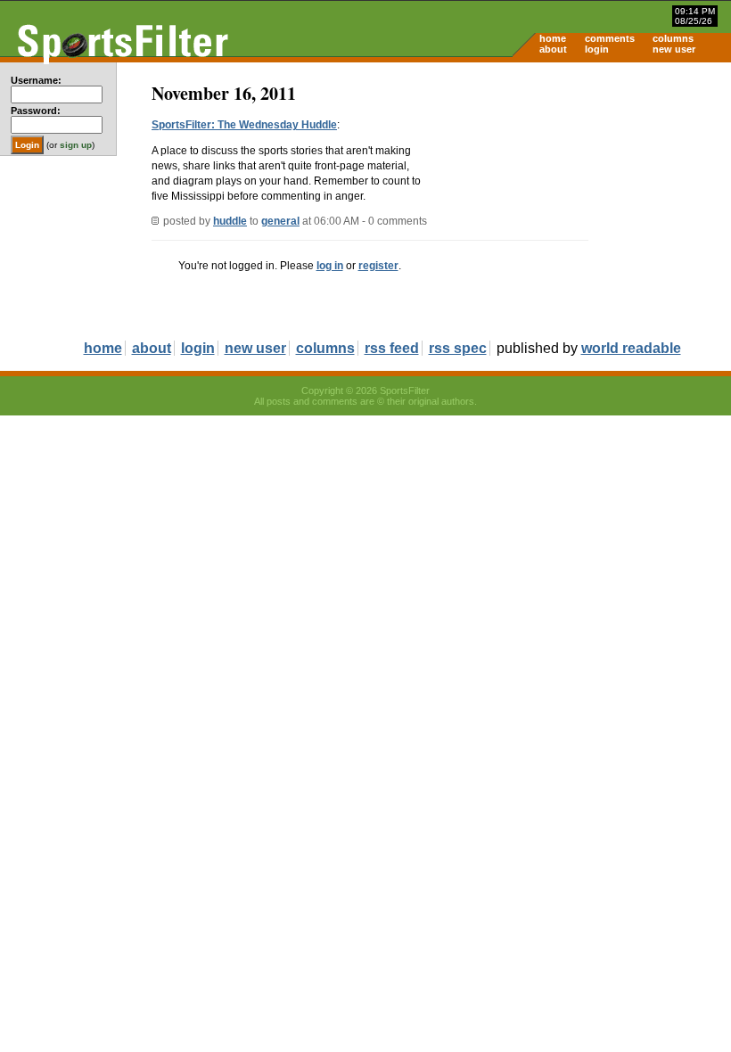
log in (329, 265)
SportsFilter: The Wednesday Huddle (244, 125)
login (597, 49)
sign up (76, 145)
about (553, 49)
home (552, 38)
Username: (36, 80)
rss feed (392, 348)
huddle (230, 221)
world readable (631, 348)
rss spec (458, 348)
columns (673, 38)
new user (674, 49)
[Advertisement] (579, 201)
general (280, 221)
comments (610, 38)
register (378, 265)
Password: (36, 110)
